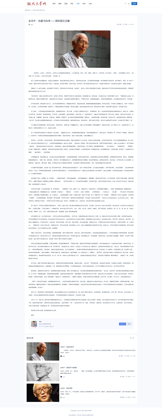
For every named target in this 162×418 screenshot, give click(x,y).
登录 (134, 3)
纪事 (78, 3)
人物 (90, 3)
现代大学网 (88, 410)
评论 (72, 3)
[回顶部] (159, 209)
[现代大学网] (38, 3)
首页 (54, 3)
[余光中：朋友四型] (43, 393)
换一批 (132, 338)
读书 (84, 3)
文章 (37, 10)
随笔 (60, 3)
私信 (129, 324)
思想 (66, 3)
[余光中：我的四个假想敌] (43, 372)
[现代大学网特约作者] (34, 324)
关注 (122, 324)
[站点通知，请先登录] (129, 3)
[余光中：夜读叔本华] (43, 351)
